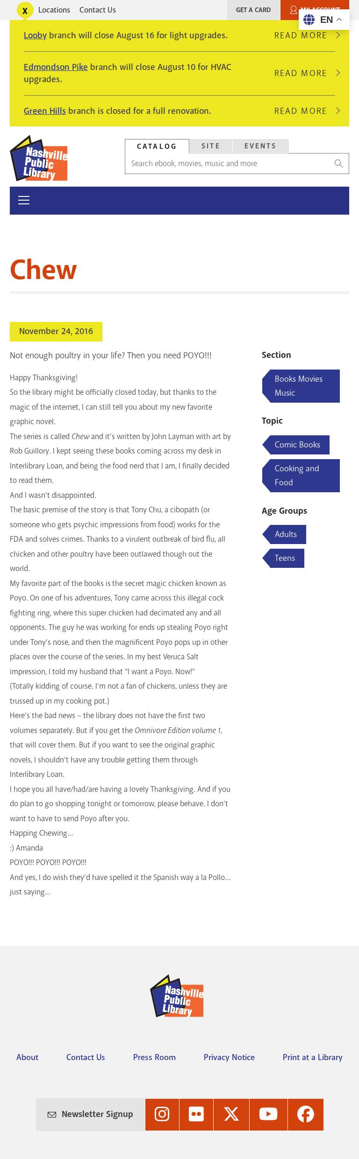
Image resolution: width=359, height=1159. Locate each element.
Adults (286, 534)
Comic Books (297, 445)
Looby (35, 35)
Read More (304, 35)
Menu (49, 200)
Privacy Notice (229, 1057)
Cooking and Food (297, 475)
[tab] (157, 146)
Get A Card (253, 10)
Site (211, 146)
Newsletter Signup (97, 1114)
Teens (285, 558)
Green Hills (45, 111)
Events (260, 146)
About (27, 1057)
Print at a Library (313, 1057)
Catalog (157, 146)
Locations (54, 10)
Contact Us (97, 10)
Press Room (154, 1057)
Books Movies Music (299, 386)
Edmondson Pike (56, 67)
